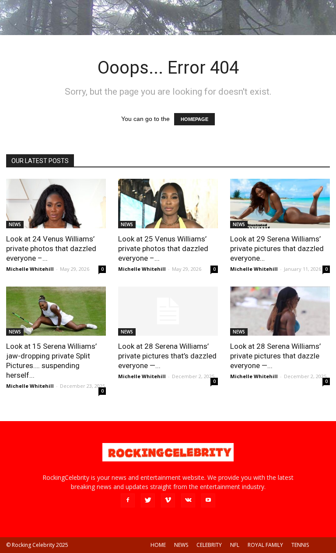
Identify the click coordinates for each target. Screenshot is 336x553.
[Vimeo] (168, 500)
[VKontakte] (188, 500)
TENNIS (300, 545)
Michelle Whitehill (30, 269)
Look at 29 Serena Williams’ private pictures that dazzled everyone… (277, 248)
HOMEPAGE (194, 119)
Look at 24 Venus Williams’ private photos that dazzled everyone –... (51, 248)
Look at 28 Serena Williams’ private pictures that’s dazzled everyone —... (167, 356)
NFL (234, 545)
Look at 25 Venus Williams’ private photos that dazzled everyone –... (163, 248)
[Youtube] (208, 500)
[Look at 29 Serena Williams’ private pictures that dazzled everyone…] (280, 203)
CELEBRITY (209, 545)
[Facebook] (128, 500)
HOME (158, 545)
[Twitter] (148, 500)
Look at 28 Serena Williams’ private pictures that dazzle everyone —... (275, 356)
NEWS (15, 224)
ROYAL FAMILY (265, 545)
